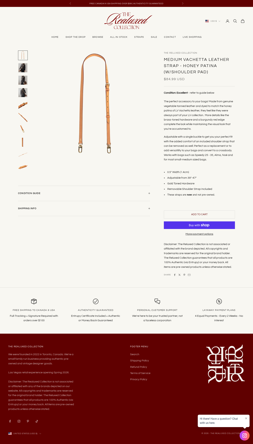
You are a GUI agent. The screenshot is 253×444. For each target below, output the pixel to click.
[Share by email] (189, 274)
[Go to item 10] (23, 167)
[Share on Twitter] (179, 274)
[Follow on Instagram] (19, 421)
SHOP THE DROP (76, 37)
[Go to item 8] (23, 142)
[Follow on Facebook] (10, 421)
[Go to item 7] (23, 130)
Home (55, 37)
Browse (97, 37)
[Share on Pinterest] (184, 274)
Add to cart (199, 214)
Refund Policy (138, 367)
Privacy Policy (138, 379)
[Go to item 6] (23, 117)
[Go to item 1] (23, 55)
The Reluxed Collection (180, 53)
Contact (170, 37)
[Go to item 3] (23, 80)
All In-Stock (118, 37)
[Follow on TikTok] (37, 421)
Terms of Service (140, 373)
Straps (139, 37)
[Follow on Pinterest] (28, 421)
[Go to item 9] (23, 154)
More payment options (199, 234)
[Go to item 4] (23, 92)
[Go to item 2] (23, 68)
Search (134, 354)
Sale (154, 37)
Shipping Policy (139, 360)
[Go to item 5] (23, 105)
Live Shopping (192, 37)
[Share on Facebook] (174, 274)
